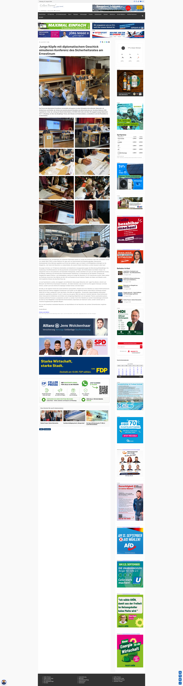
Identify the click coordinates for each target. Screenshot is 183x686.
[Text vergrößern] (180, 672)
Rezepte (75, 14)
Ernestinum (47, 429)
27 (122, 374)
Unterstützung (82, 677)
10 (137, 369)
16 (133, 371)
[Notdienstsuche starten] (141, 346)
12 (119, 371)
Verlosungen (83, 14)
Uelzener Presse (118, 681)
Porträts (46, 682)
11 (141, 369)
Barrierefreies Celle (119, 678)
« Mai (119, 376)
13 (122, 371)
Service (112, 14)
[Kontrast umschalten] (180, 679)
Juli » (140, 376)
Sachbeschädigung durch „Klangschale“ (74, 423)
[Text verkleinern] (180, 676)
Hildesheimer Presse (119, 680)
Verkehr (106, 14)
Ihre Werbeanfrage (49, 681)
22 (130, 373)
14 (126, 371)
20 (122, 373)
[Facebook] (134, 1)
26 (119, 374)
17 (137, 371)
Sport (69, 14)
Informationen (47, 680)
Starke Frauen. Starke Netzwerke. (49, 423)
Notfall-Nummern (132, 14)
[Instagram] (136, 1)
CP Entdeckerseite (61, 14)
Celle (48, 42)
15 (130, 371)
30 (134, 374)
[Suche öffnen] (142, 15)
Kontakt (41, 17)
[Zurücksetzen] (180, 683)
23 (134, 373)
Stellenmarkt (98, 14)
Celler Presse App (48, 678)
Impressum (81, 682)
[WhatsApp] (143, 1)
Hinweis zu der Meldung (44, 312)
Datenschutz (82, 681)
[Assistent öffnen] (3, 682)
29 (130, 374)
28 (126, 374)
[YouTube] (141, 1)
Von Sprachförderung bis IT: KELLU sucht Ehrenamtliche (95, 423)
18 (141, 371)
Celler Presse (47, 677)
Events (91, 14)
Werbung (81, 678)
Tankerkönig (122, 157)
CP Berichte (51, 14)
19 (119, 373)
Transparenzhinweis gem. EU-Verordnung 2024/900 (52, 30)
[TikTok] (138, 1)
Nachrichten (42, 14)
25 (141, 373)
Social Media (120, 14)
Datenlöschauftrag (84, 680)
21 (126, 373)
